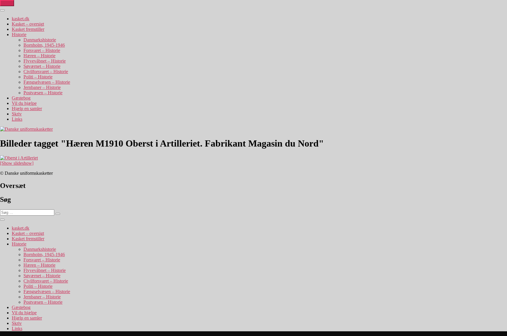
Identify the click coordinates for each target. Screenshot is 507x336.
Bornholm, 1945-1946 (44, 45)
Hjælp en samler (27, 108)
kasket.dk (20, 18)
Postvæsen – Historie (42, 92)
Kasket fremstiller (28, 29)
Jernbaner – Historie (42, 87)
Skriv (17, 113)
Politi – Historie (38, 76)
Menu (7, 3)
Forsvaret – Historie (41, 50)
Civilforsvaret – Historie (45, 71)
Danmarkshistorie (39, 39)
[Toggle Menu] (2, 10)
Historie (19, 34)
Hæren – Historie (39, 55)
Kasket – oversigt (28, 23)
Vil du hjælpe (24, 103)
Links (17, 119)
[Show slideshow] (16, 163)
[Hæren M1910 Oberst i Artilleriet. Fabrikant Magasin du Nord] (19, 157)
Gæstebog (21, 97)
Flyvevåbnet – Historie (44, 60)
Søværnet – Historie (41, 66)
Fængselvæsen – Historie (46, 82)
